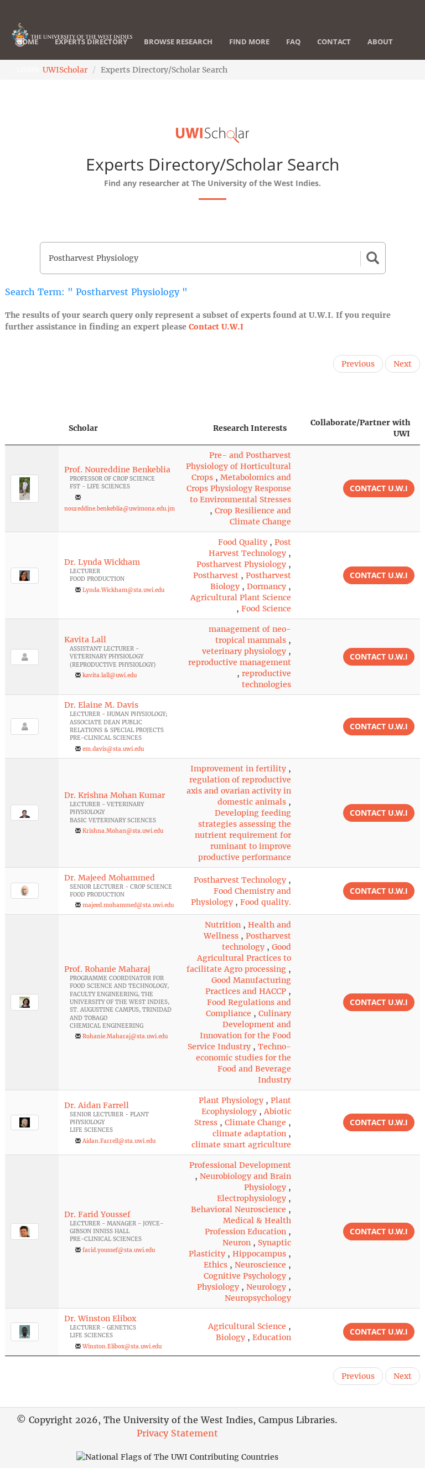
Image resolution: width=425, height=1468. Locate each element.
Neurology (266, 1287)
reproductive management (239, 662)
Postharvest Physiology (241, 564)
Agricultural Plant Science (240, 597)
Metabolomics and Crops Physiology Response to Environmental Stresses (238, 488)
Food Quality (242, 542)
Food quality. (265, 902)
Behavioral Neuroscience (238, 1209)
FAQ (293, 42)
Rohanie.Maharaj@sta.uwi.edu (125, 1036)
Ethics (215, 1265)
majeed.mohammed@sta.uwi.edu (128, 905)
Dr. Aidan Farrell (96, 1105)
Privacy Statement (177, 1433)
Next (402, 364)
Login (28, 69)
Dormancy (266, 586)
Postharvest (216, 575)
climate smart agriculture (241, 1145)
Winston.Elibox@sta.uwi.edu (122, 1346)
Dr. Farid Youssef (97, 1214)
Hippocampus (259, 1254)
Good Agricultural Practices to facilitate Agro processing (238, 958)
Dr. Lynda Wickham (102, 562)
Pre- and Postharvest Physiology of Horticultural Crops (238, 466)
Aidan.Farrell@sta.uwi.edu (119, 1141)
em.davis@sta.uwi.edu (113, 749)
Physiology (218, 1287)
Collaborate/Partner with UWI (360, 428)
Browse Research (178, 42)
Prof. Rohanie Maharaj (107, 969)
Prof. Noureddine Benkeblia (117, 470)
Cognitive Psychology (245, 1276)
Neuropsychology (258, 1298)
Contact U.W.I (216, 327)
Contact (334, 42)
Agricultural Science (247, 1326)
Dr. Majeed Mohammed (109, 878)
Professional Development (240, 1165)
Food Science (266, 609)
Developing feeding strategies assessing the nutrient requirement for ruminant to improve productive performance (243, 835)
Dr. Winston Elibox (100, 1318)
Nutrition (223, 925)
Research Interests (250, 428)
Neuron (236, 1243)
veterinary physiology (244, 651)
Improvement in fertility (238, 769)
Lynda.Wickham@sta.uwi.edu (123, 590)
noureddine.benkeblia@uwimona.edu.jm (119, 508)
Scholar (83, 428)
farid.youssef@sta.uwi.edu (118, 1250)
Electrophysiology (251, 1198)
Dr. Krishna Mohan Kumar (114, 795)
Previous (358, 364)
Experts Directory (91, 42)
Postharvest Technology (240, 880)
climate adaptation (249, 1134)
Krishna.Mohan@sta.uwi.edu (122, 831)
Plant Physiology (231, 1100)
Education (271, 1337)
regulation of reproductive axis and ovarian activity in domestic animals (238, 791)
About (380, 42)
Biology (230, 1337)
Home (27, 42)
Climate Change (255, 1122)
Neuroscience (260, 1265)
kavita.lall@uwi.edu (109, 675)
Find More (249, 42)
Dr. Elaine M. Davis (101, 705)
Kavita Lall (85, 640)
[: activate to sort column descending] (32, 428)
